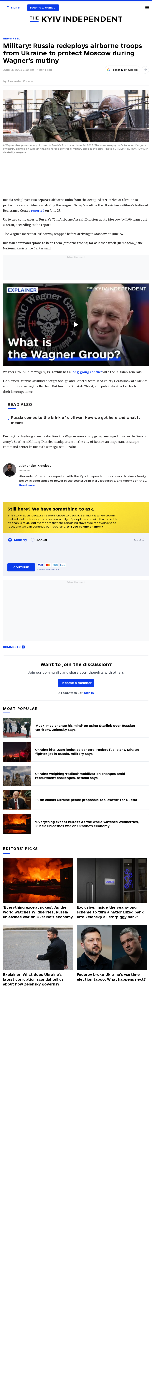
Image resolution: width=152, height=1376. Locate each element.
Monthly (20, 539)
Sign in (89, 692)
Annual (42, 539)
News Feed (11, 38)
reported (37, 210)
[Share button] (145, 70)
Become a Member (43, 7)
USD (137, 539)
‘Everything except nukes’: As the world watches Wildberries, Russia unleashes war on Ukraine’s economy (38, 912)
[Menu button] (147, 7)
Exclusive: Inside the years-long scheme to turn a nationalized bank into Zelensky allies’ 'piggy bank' (110, 912)
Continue (21, 567)
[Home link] (76, 19)
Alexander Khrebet (21, 81)
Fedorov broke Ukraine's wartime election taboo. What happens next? (111, 977)
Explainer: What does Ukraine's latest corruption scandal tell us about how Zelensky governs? (33, 979)
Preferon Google (125, 69)
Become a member (76, 683)
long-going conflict (86, 372)
